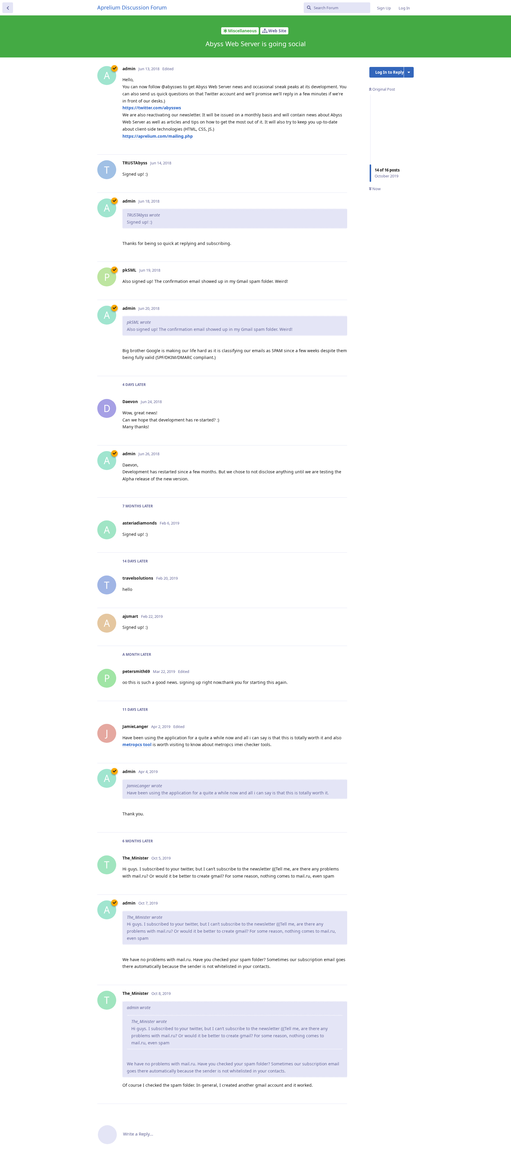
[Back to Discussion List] (7, 7)
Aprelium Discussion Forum (132, 7)
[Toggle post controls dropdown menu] (342, 143)
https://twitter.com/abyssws (151, 107)
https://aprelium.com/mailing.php (157, 136)
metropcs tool (136, 744)
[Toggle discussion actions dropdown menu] (409, 72)
